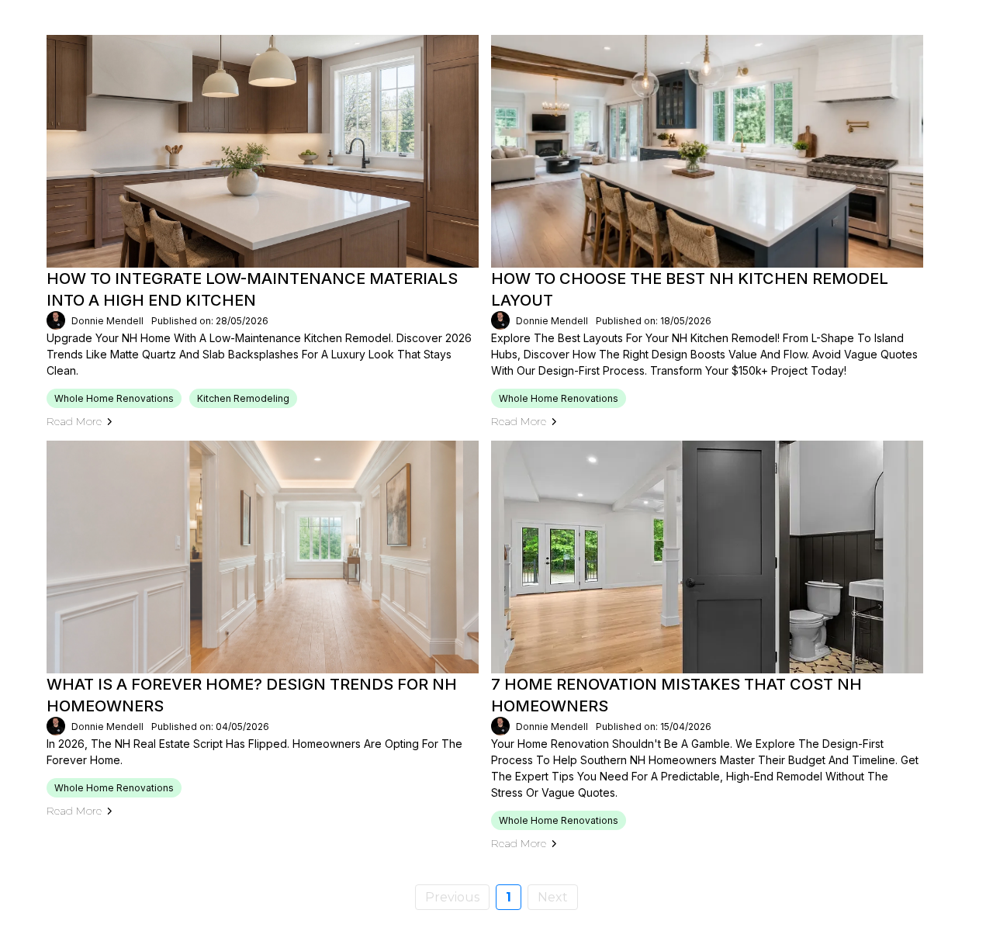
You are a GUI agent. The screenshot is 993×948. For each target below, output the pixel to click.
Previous (452, 897)
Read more (74, 421)
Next (553, 897)
